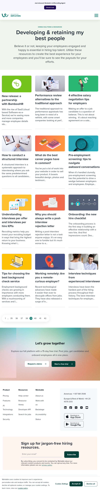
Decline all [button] (91, 484)
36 (16, 318)
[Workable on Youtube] (76, 408)
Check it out (50, 7)
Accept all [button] (76, 484)
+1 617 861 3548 (79, 394)
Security (6, 419)
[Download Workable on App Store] (73, 416)
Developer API (24, 409)
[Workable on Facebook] (70, 408)
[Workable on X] (81, 408)
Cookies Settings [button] (61, 484)
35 (11, 318)
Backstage (39, 409)
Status (38, 419)
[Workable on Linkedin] (65, 408)
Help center (23, 396)
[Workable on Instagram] (86, 408)
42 (45, 318)
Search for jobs (24, 414)
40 (35, 318)
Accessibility (40, 414)
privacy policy (47, 465)
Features (6, 400)
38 (27, 318)
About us (39, 396)
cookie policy (23, 488)
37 (22, 318)
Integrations (8, 414)
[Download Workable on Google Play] (73, 424)
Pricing (6, 396)
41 (40, 318)
